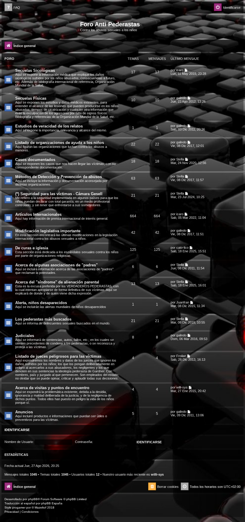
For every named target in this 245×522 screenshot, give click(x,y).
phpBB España (51, 503)
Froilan (181, 356)
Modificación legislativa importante (47, 231)
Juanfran (182, 302)
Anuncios (24, 412)
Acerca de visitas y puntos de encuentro (52, 388)
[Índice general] (41, 26)
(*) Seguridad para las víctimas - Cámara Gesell (58, 194)
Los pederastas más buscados (43, 319)
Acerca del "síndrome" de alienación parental (57, 282)
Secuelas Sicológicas (35, 70)
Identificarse (17, 430)
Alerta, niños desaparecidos (41, 303)
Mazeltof (40, 507)
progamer (18, 507)
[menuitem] (12, 7)
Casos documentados (35, 159)
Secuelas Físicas (30, 98)
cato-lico (182, 247)
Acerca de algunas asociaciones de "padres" (56, 265)
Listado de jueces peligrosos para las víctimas (58, 356)
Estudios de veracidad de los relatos (49, 126)
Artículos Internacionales (38, 214)
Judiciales (24, 335)
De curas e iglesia (31, 248)
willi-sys (182, 387)
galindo (181, 98)
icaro (179, 70)
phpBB (33, 499)
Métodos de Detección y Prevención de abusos (58, 176)
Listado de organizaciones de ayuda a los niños (59, 142)
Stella (180, 159)
